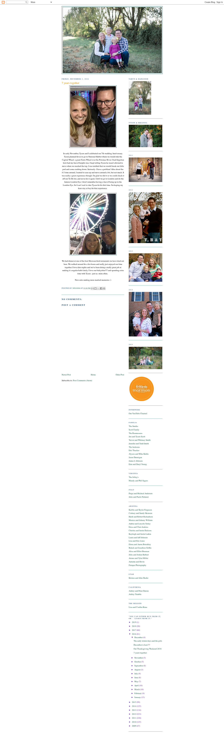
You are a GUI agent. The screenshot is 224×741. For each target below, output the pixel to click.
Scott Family (134, 429)
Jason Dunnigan (135, 457)
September (139, 665)
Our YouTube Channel (138, 413)
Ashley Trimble (135, 594)
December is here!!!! (142, 644)
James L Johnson (136, 460)
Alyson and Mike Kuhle (139, 453)
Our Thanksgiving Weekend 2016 (148, 648)
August (137, 669)
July (136, 673)
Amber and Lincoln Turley (140, 523)
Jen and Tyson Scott (137, 436)
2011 (134, 718)
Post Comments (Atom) (82, 380)
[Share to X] (98, 288)
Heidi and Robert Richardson (141, 516)
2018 (134, 626)
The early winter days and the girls (148, 640)
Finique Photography (137, 565)
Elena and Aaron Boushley (140, 544)
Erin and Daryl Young (138, 464)
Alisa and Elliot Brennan (139, 551)
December (138, 637)
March (137, 689)
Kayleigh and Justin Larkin (140, 534)
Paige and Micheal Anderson (141, 493)
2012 (134, 714)
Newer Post (66, 374)
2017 (134, 630)
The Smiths (133, 426)
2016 (134, 634)
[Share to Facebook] (101, 288)
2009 (134, 725)
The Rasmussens (135, 433)
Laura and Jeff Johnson (138, 537)
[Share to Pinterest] (104, 288)
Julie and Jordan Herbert (139, 554)
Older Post (120, 374)
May (136, 681)
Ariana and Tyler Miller (138, 558)
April (136, 685)
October (137, 661)
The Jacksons (134, 447)
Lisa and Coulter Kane (138, 607)
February (138, 693)
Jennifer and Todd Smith (139, 443)
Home (93, 374)
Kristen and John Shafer (138, 578)
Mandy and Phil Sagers (138, 480)
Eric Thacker (134, 450)
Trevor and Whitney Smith (140, 440)
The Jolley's (134, 477)
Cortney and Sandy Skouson (140, 513)
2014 (134, 706)
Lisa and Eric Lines (137, 540)
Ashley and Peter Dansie (139, 590)
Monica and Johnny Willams (141, 520)
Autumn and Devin (136, 561)
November (138, 657)
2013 (134, 710)
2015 (134, 702)
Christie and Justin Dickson (140, 530)
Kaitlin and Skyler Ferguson (140, 509)
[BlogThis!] (95, 288)
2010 (134, 721)
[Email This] (92, 288)
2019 (134, 622)
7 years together (140, 652)
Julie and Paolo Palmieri (139, 496)
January (137, 697)
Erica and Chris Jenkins (138, 527)
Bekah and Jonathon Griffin (140, 547)
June (136, 677)
